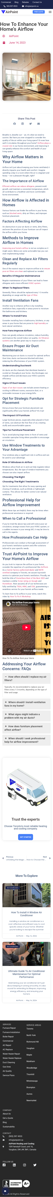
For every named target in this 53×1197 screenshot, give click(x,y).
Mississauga (32, 1081)
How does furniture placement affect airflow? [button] (23, 728)
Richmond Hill (32, 1042)
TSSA (19, 586)
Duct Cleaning (9, 1062)
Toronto (29, 1029)
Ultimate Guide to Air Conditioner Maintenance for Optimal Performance (26, 974)
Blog (5, 1122)
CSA (33, 586)
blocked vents (16, 213)
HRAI (24, 586)
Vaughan (30, 1048)
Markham (30, 1061)
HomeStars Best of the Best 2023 (30, 578)
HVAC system (34, 283)
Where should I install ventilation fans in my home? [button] (25, 704)
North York (31, 1035)
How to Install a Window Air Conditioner (26, 914)
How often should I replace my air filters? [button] (25, 678)
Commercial (8, 1041)
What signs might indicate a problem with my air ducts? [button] (22, 716)
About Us (7, 1114)
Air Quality (7, 1071)
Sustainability (9, 1127)
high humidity (40, 323)
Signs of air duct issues (12, 388)
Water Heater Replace (12, 1058)
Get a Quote (8, 1118)
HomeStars (7, 584)
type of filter (32, 295)
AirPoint (44, 567)
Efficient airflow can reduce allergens (18, 186)
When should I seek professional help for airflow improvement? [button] (24, 740)
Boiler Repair (8, 1036)
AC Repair (7, 1045)
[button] (50, 12)
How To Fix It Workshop (20, 596)
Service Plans (8, 1075)
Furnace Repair (9, 1028)
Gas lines (7, 1067)
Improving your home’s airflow (15, 248)
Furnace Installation (11, 1032)
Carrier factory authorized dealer (21, 570)
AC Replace (8, 1049)
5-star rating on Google (28, 581)
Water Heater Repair (11, 1054)
